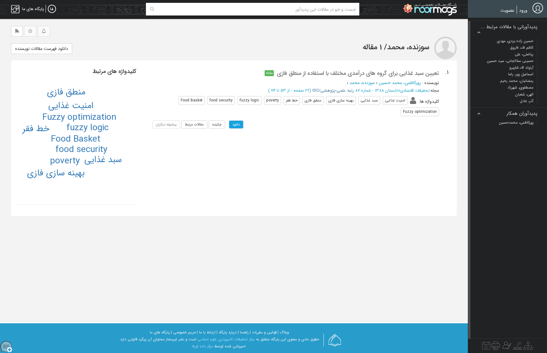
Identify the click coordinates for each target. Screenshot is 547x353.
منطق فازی (66, 92)
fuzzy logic (87, 128)
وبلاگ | (283, 332)
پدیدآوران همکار (522, 113)
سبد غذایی (103, 160)
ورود (523, 10)
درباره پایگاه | (227, 332)
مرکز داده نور (203, 346)
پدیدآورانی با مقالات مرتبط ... (509, 27)
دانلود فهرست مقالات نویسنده (41, 48)
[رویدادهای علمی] (486, 347)
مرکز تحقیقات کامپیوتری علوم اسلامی (226, 339)
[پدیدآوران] (506, 347)
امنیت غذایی (70, 106)
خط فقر (35, 129)
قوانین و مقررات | (263, 332)
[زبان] (51, 9)
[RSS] (17, 31)
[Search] (152, 9)
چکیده (217, 124)
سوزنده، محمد (362, 82)
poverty (65, 161)
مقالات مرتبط (194, 124)
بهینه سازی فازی (56, 173)
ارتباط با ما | (206, 332)
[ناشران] (496, 347)
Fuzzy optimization (79, 118)
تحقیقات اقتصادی (415, 90)
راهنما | (243, 332)
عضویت (507, 10)
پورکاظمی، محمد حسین (400, 82)
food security (81, 150)
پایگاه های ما (160, 332)
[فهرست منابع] (528, 347)
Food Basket (75, 139)
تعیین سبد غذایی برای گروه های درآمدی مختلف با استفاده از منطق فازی (358, 73)
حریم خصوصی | (183, 332)
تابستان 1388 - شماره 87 (376, 90)
